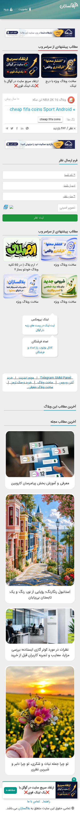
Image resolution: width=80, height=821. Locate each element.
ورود (5, 9)
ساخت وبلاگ (45, 382)
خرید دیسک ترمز (21, 382)
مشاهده (10, 790)
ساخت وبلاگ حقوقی (41, 387)
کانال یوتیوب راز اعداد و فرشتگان (40, 347)
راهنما (46, 801)
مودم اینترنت (26, 377)
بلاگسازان (23, 808)
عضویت (23, 9)
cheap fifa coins (50, 119)
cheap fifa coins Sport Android (41, 109)
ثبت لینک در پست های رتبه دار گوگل (40, 325)
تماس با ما (33, 801)
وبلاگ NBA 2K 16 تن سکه (50, 99)
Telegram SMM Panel (55, 377)
